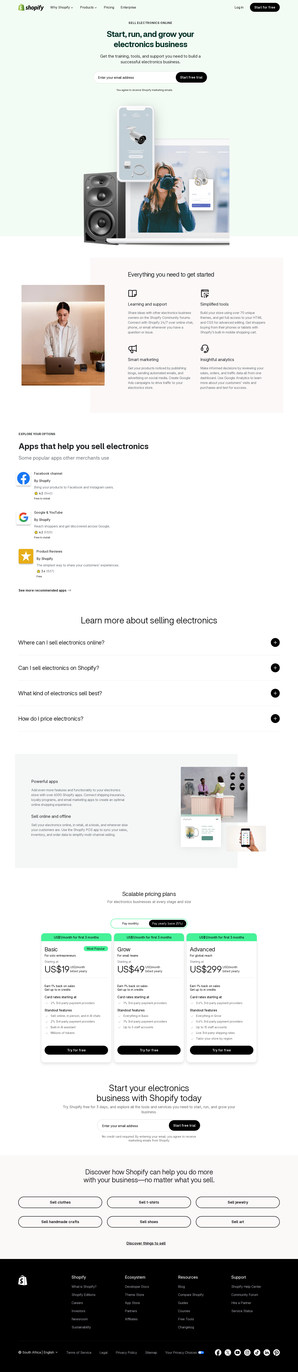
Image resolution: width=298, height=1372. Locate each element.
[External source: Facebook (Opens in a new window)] (218, 1352)
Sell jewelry (238, 1202)
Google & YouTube (48, 512)
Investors (78, 1311)
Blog (181, 1287)
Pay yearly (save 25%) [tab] (167, 923)
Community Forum (244, 1295)
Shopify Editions (83, 1295)
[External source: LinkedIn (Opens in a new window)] (267, 1352)
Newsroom (80, 1319)
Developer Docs (137, 1287)
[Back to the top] (22, 1280)
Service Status (242, 1311)
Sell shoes (149, 1222)
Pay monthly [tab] (130, 923)
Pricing (109, 7)
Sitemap (151, 1352)
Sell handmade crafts (60, 1222)
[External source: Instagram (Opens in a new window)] (247, 1352)
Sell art (238, 1222)
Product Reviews (49, 551)
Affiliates (131, 1319)
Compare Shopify (191, 1295)
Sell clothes (60, 1202)
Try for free (76, 1050)
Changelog (186, 1327)
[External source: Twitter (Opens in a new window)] (228, 1352)
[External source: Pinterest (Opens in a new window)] (276, 1352)
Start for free (264, 7)
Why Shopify (60, 7)
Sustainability (81, 1327)
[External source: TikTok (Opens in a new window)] (257, 1352)
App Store (132, 1303)
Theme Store (134, 1295)
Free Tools (186, 1319)
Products (87, 7)
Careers (77, 1303)
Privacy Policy (126, 1352)
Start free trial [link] (191, 77)
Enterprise (128, 7)
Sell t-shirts (149, 1202)
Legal (104, 1352)
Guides (183, 1303)
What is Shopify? (84, 1287)
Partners (131, 1311)
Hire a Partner (241, 1303)
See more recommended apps (42, 590)
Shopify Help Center (246, 1287)
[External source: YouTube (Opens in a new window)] (237, 1352)
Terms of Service (78, 1352)
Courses (184, 1311)
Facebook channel (48, 473)
